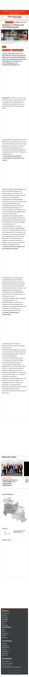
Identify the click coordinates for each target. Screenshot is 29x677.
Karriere (4, 643)
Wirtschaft (5, 634)
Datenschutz (5, 647)
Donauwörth (5, 613)
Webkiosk (6, 11)
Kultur (4, 632)
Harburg (4, 615)
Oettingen (5, 621)
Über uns (4, 655)
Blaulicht (4, 637)
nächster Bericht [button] (22, 460)
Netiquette (5, 653)
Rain (3, 623)
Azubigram (23, 11)
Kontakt (4, 649)
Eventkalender (17, 11)
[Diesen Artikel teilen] (4, 47)
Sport (3, 630)
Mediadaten (17, 13)
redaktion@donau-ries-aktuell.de (11, 667)
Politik (4, 636)
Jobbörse (11, 11)
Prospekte (11, 13)
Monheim (4, 617)
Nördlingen (5, 619)
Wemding (5, 625)
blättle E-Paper (6, 540)
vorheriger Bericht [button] (8, 460)
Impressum (5, 645)
